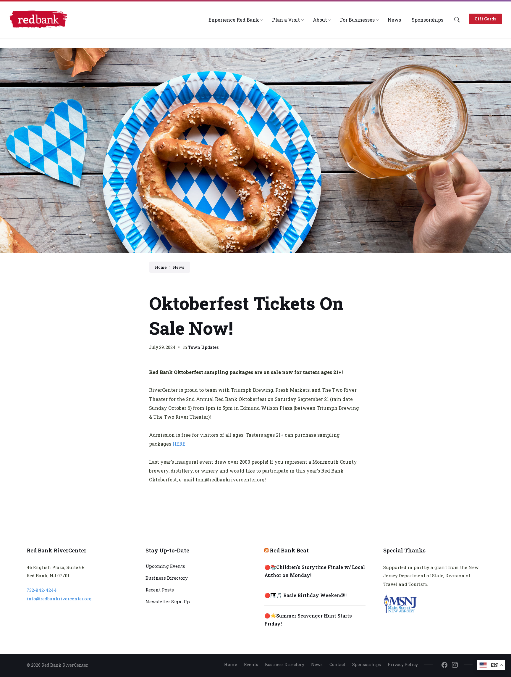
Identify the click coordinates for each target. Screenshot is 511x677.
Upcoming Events (165, 566)
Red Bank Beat (289, 550)
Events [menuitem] (251, 664)
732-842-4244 (42, 590)
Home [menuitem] (230, 664)
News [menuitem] (317, 664)
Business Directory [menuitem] (284, 664)
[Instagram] (455, 665)
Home (161, 267)
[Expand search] (457, 19)
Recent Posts (159, 590)
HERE (178, 444)
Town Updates (203, 347)
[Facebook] (444, 665)
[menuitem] (233, 20)
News (178, 267)
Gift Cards (485, 19)
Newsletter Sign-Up (167, 602)
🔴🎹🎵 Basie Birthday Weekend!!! (305, 595)
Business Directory (166, 578)
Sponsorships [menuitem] (366, 664)
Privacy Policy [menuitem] (403, 664)
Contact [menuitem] (337, 664)
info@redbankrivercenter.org (59, 599)
